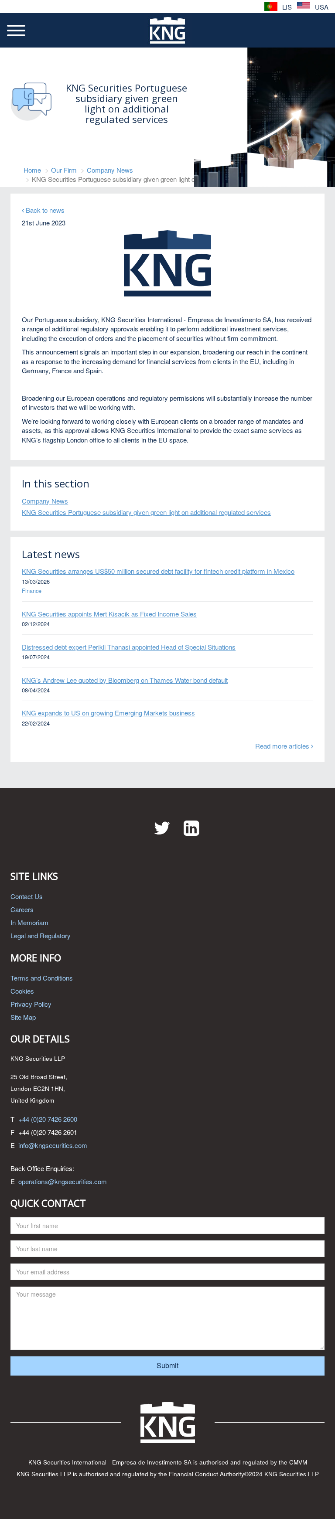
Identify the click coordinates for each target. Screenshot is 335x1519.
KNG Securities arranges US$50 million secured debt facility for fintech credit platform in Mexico (158, 571)
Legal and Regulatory (40, 935)
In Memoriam (29, 922)
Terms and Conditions (41, 977)
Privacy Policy (30, 1003)
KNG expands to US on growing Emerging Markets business (108, 712)
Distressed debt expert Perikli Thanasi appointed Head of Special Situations (129, 646)
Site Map (23, 1017)
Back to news (44, 210)
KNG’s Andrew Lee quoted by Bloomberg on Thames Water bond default (125, 680)
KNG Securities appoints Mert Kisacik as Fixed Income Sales (109, 613)
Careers (22, 909)
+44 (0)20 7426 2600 (47, 1119)
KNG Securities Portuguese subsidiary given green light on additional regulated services (146, 512)
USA (320, 6)
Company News (110, 169)
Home (32, 169)
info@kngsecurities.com (52, 1145)
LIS (286, 6)
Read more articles (283, 745)
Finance (31, 591)
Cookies (22, 990)
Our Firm (64, 169)
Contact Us (26, 896)
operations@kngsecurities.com (62, 1181)
